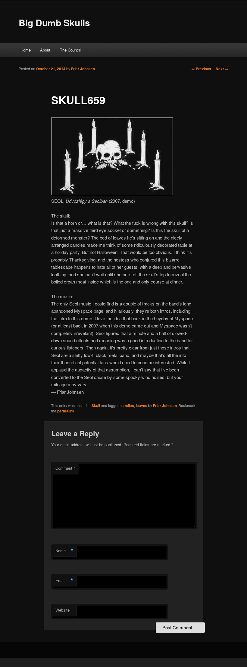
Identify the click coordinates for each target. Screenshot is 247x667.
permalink (65, 411)
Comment (65, 468)
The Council (70, 50)
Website (62, 610)
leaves (141, 405)
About (45, 50)
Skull (96, 405)
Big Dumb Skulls (54, 22)
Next (222, 68)
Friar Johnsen (83, 68)
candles (127, 405)
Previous (201, 68)
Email (64, 580)
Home (25, 50)
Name (64, 551)
